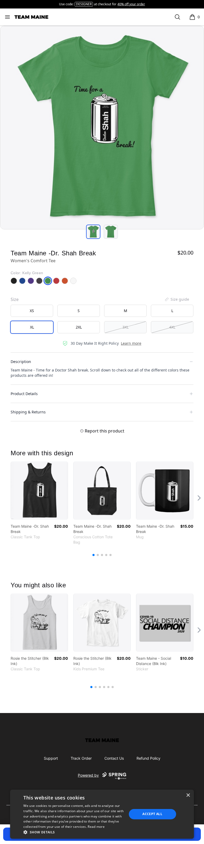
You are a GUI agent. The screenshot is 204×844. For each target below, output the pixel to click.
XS (32, 310)
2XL (79, 327)
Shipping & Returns (28, 411)
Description (21, 361)
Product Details (24, 393)
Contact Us (114, 758)
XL (32, 327)
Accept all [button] (152, 814)
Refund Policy (148, 758)
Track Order (81, 758)
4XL (172, 327)
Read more (96, 826)
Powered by (88, 775)
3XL (125, 327)
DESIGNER (84, 4)
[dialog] (102, 814)
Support (51, 758)
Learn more (131, 343)
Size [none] (15, 299)
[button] (73, 832)
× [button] (188, 795)
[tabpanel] (102, 127)
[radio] (32, 311)
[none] (176, 299)
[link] (39, 490)
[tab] (93, 231)
